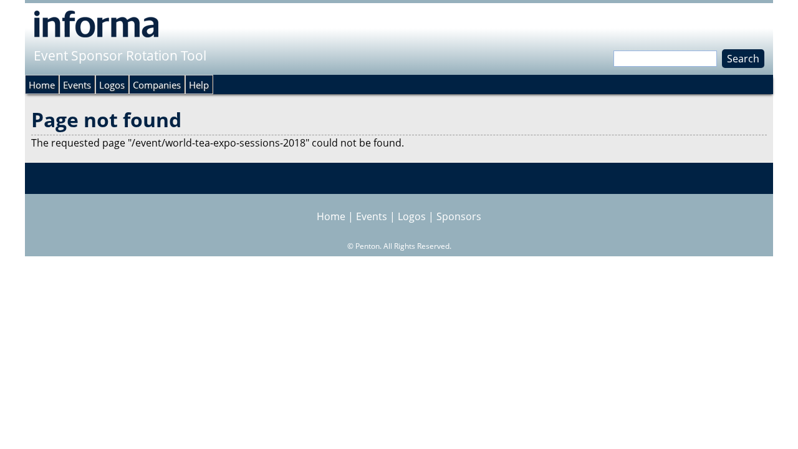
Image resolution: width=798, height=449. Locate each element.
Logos (112, 85)
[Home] (96, 23)
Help (199, 85)
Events (77, 85)
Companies (157, 85)
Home (42, 85)
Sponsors (458, 216)
